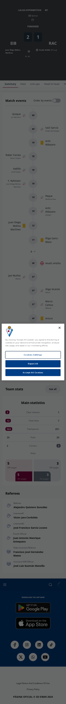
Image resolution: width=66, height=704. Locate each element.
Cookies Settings (33, 354)
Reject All (33, 363)
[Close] (59, 327)
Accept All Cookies (33, 372)
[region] (33, 352)
